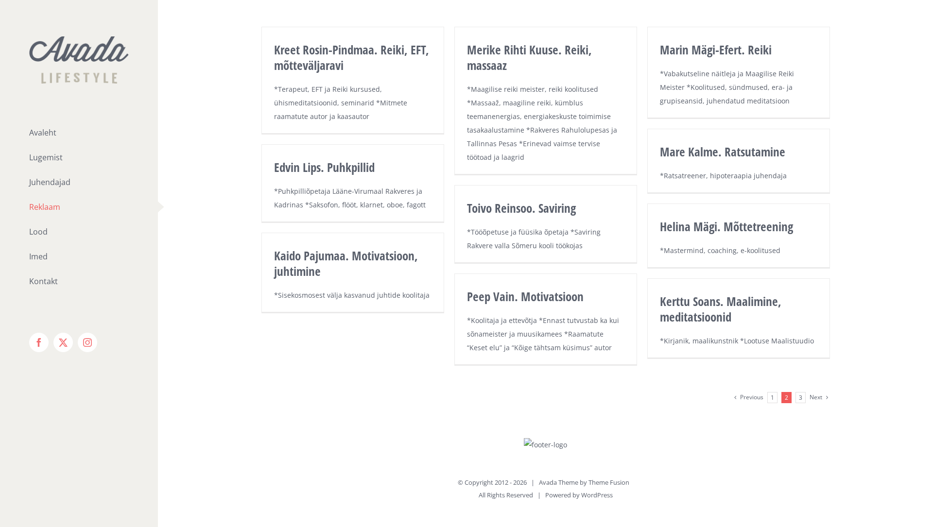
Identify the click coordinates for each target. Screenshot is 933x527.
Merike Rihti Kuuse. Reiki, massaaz (529, 57)
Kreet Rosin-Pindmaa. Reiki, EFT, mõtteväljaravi (351, 57)
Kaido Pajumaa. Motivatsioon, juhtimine (346, 263)
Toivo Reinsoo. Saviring (521, 208)
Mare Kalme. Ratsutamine (722, 151)
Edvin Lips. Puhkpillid (324, 167)
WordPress (597, 495)
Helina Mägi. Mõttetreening (726, 226)
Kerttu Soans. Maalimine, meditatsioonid (720, 309)
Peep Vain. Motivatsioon (525, 296)
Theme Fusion (608, 482)
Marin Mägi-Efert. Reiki (716, 49)
